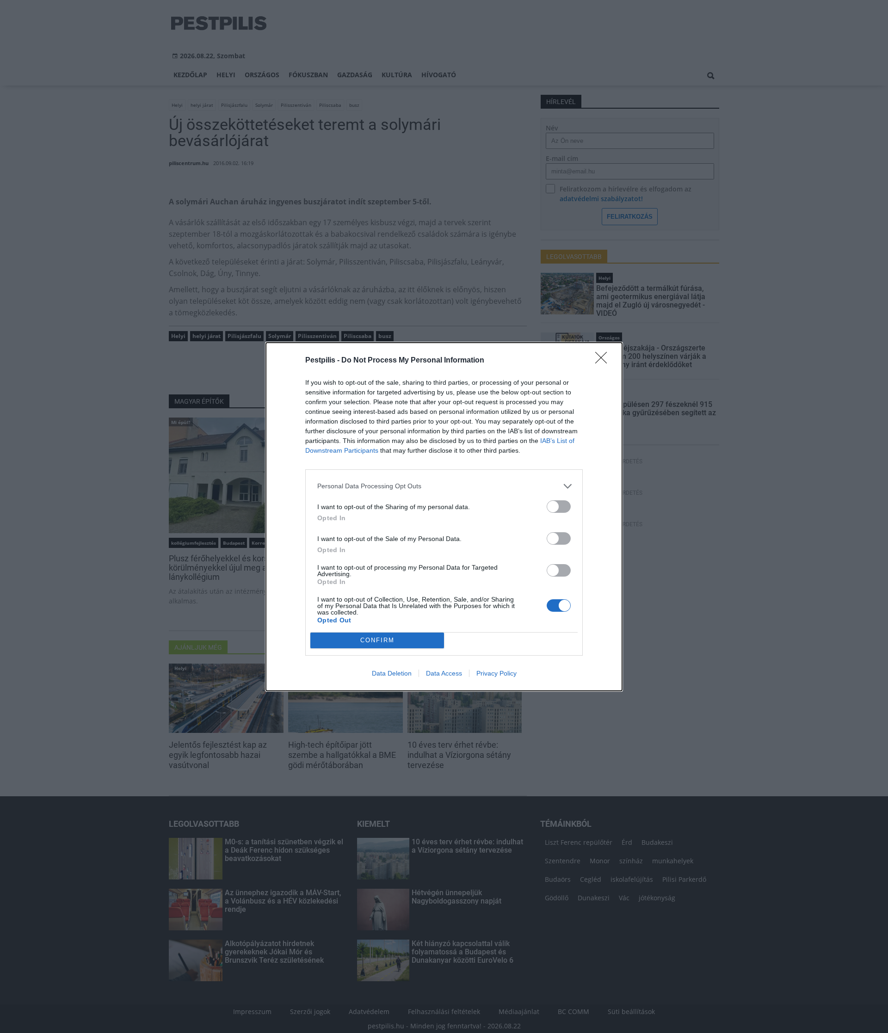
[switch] (559, 506)
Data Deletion (392, 673)
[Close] (604, 360)
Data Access (444, 673)
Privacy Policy (496, 673)
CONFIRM (377, 640)
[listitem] (444, 486)
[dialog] (444, 517)
